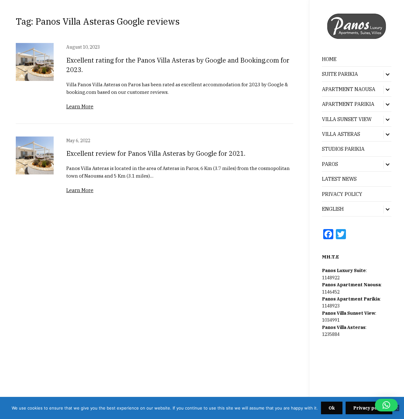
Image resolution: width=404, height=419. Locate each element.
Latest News (339, 179)
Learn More (79, 106)
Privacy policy (369, 408)
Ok (332, 408)
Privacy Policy (342, 194)
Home (329, 59)
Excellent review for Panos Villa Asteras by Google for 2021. (156, 153)
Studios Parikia (343, 149)
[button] (386, 405)
